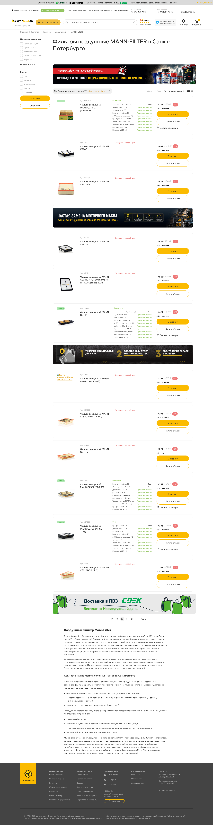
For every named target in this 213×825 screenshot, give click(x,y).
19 (117, 619)
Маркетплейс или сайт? (87, 800)
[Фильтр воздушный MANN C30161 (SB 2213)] (66, 575)
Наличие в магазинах (30, 39)
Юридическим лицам (58, 787)
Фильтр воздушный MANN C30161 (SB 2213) (94, 569)
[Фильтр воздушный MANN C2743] (66, 153)
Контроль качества (85, 791)
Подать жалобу (55, 795)
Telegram (112, 780)
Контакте (113, 775)
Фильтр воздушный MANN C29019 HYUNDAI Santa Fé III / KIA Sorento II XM (94, 279)
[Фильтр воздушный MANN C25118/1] (66, 189)
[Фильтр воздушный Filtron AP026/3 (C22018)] (66, 386)
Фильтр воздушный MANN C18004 (94, 243)
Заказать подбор (97, 91)
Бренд (23, 72)
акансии (53, 791)
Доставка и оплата (77, 10)
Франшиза (135, 774)
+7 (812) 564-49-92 (165, 12)
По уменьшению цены (173, 91)
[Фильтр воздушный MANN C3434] (66, 322)
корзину (173, 114)
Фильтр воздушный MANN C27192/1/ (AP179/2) (90, 107)
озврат (80, 783)
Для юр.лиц (93, 10)
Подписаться (114, 801)
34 (142, 619)
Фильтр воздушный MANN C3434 (94, 313)
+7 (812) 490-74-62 (139, 12)
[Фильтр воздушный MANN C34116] (66, 456)
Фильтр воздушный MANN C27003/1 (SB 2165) (91, 528)
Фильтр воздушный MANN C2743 (94, 148)
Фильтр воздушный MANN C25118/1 (94, 183)
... (107, 619)
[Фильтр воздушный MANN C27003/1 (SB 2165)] (66, 536)
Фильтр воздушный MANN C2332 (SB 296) (92, 486)
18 (112, 619)
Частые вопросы (108, 10)
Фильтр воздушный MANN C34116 (94, 450)
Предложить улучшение (59, 800)
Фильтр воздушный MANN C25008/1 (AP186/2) (94, 415)
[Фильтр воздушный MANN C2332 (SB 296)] (66, 494)
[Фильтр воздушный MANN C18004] (66, 249)
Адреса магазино (167, 790)
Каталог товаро (50, 22)
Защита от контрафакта (87, 795)
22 (132, 619)
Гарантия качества (85, 787)
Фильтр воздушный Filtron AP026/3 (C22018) (94, 380)
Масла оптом (82, 774)
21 (127, 619)
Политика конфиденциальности (71, 816)
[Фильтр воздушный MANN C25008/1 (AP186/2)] (66, 421)
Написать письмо (56, 779)
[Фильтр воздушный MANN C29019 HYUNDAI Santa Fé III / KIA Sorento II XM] (66, 284)
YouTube (112, 784)
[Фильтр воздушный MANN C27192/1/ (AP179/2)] (66, 115)
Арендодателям (138, 783)
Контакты (123, 10)
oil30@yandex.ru (188, 12)
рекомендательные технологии (87, 818)
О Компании (136, 779)
